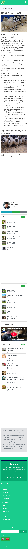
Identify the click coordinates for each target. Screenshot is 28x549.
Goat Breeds (6, 516)
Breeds (8, 7)
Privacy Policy (6, 498)
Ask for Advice (6, 212)
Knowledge (5, 492)
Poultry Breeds (6, 519)
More (23, 217)
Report (23, 212)
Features (5, 489)
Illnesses (5, 508)
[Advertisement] (14, 185)
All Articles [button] (15, 212)
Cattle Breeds (6, 511)
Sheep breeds (15, 7)
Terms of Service (7, 495)
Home (2, 7)
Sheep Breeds (6, 514)
